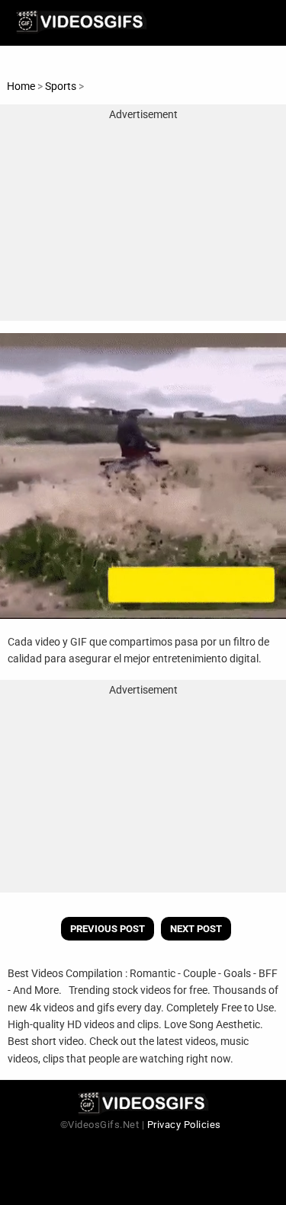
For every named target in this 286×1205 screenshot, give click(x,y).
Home (21, 86)
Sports (62, 86)
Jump (100, 86)
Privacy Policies (184, 1124)
